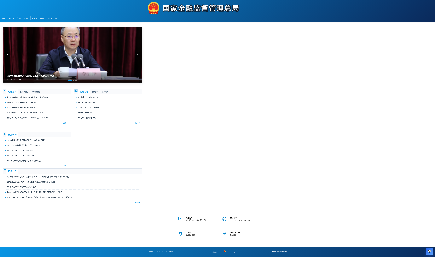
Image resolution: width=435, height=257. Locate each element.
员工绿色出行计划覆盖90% (87, 112)
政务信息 (19, 18)
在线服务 (26, 18)
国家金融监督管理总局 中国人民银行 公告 (21, 187)
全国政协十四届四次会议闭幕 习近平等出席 (22, 102)
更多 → (66, 123)
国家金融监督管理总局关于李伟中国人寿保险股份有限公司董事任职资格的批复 (34, 192)
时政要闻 (12, 92)
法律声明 (158, 251)
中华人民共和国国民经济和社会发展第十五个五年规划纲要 (27, 97)
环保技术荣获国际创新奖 (87, 118)
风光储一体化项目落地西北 (87, 102)
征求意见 (105, 92)
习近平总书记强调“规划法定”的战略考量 (21, 107)
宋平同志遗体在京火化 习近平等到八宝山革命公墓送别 (26, 112)
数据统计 (12, 134)
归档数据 (171, 251)
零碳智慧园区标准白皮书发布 (88, 107)
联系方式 (164, 251)
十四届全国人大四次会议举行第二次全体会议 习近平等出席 (27, 118)
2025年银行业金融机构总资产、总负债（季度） (24, 145)
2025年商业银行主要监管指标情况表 (20, 150)
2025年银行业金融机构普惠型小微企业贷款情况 (24, 161)
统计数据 (42, 18)
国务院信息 (24, 92)
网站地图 (151, 251)
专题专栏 (49, 18)
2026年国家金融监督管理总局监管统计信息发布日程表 (26, 140)
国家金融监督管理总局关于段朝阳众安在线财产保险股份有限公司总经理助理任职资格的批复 (39, 197)
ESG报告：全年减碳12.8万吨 (88, 97)
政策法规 (84, 92)
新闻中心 (11, 18)
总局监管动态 (37, 92)
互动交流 (34, 18)
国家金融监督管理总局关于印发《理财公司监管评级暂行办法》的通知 (31, 182)
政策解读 (95, 92)
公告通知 (4, 18)
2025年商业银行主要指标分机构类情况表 (21, 155)
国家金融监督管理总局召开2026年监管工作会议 (30, 75)
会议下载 (57, 18)
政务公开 (12, 171)
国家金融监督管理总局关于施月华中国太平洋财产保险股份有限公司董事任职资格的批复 (38, 177)
